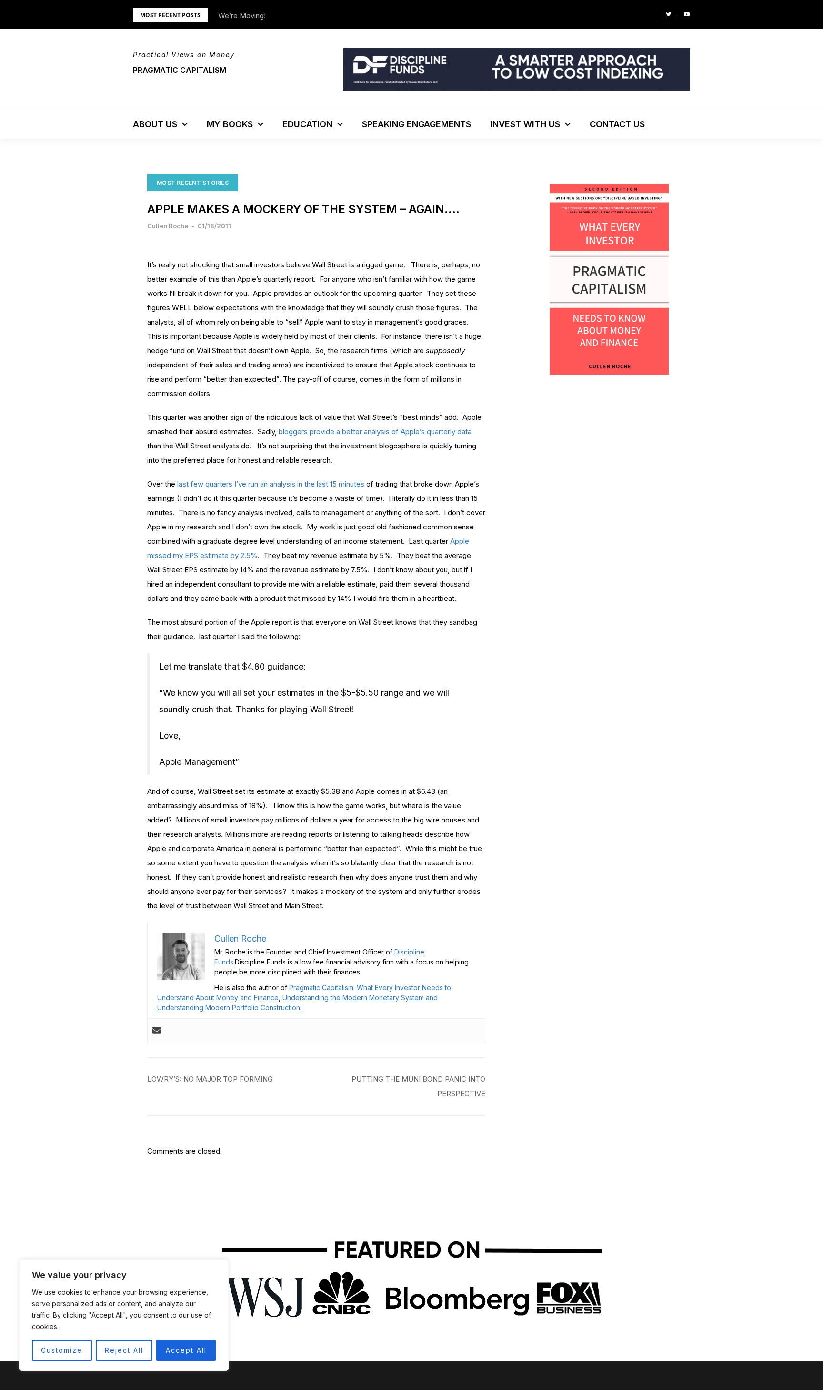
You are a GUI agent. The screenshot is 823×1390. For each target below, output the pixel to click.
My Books (230, 124)
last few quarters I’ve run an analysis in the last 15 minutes (270, 483)
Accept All (186, 1350)
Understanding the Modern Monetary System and (360, 998)
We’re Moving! (242, 15)
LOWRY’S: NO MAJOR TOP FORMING (210, 1079)
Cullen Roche (167, 226)
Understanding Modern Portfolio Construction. (229, 1008)
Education (307, 124)
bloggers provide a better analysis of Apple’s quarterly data (375, 431)
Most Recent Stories (193, 182)
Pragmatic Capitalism (179, 70)
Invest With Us (525, 124)
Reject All (124, 1350)
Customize (61, 1350)
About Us (155, 124)
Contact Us (617, 124)
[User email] (156, 1030)
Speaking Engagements (416, 124)
